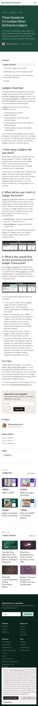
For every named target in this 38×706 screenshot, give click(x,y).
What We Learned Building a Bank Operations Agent (9, 582)
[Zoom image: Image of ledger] (19, 245)
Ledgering (7, 455)
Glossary (5, 489)
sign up (7, 369)
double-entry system (17, 96)
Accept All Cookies (10, 698)
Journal (4, 12)
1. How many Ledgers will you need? (15, 68)
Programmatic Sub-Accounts (8, 665)
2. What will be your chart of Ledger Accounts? (18, 72)
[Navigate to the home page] (11, 3)
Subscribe (19, 409)
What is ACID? (8, 492)
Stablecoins (5, 632)
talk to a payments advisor (17, 367)
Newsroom (23, 635)
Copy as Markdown (8, 443)
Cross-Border (6, 642)
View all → (32, 536)
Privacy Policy (26, 692)
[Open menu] (35, 2)
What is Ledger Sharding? (27, 493)
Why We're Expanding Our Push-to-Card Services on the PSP (27, 557)
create (6, 333)
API (15, 297)
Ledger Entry (23, 272)
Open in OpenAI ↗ (8, 438)
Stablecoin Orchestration (10, 661)
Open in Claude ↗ (7, 441)
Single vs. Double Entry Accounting (9, 514)
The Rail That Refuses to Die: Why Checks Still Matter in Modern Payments (10, 557)
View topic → (31, 473)
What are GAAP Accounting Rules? (27, 515)
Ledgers (5, 107)
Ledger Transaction (13, 267)
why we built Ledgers (10, 99)
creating (28, 302)
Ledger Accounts (8, 199)
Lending (4, 653)
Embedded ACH (7, 647)
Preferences (7, 702)
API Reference (25, 647)
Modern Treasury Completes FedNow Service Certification (28, 581)
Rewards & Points (7, 659)
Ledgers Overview (9, 64)
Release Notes (25, 650)
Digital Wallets (6, 645)
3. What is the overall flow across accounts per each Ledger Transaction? (18, 76)
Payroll (4, 656)
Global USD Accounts (9, 650)
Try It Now (6, 81)
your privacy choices (17, 670)
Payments (5, 626)
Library (22, 626)
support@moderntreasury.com (20, 385)
